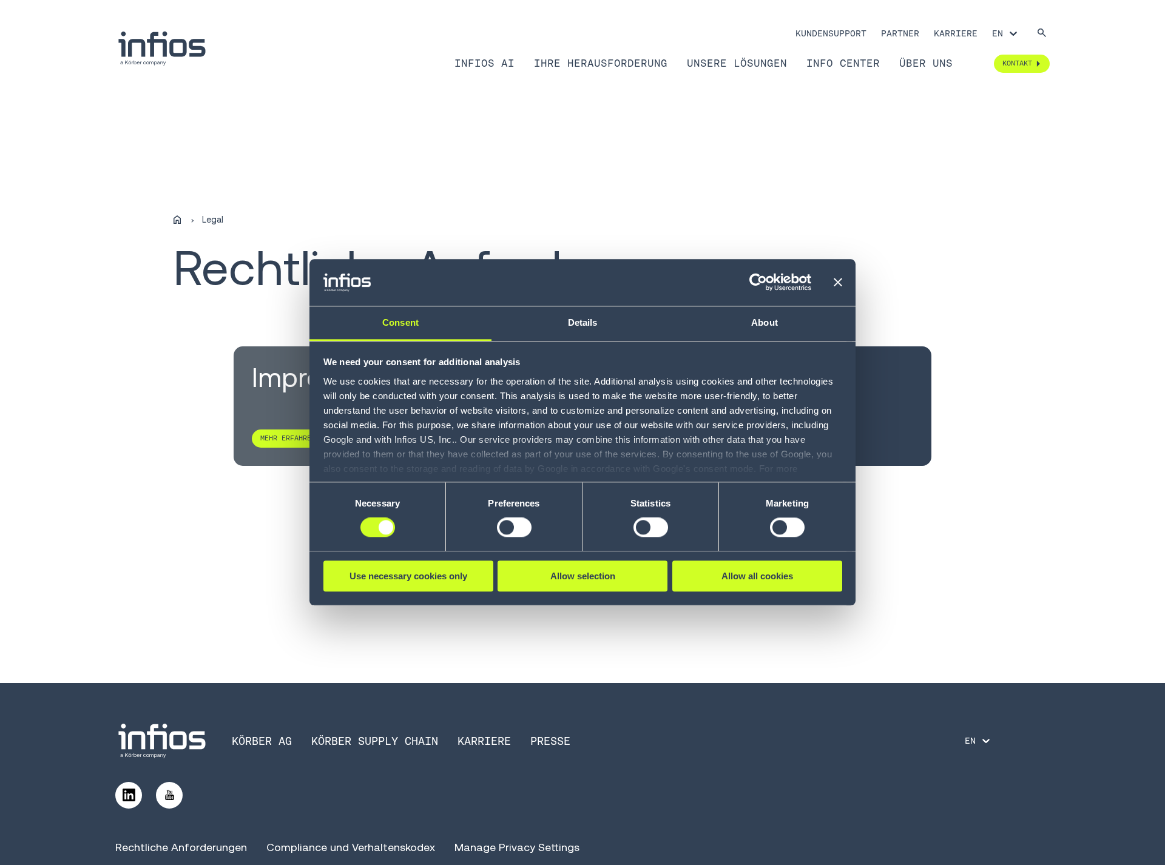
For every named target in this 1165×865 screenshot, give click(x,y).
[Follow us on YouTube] (169, 795)
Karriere (956, 33)
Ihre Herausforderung (600, 63)
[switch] (514, 527)
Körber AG (262, 741)
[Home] (177, 220)
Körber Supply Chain (374, 741)
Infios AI (484, 63)
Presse (550, 741)
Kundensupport (830, 33)
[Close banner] (838, 282)
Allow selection (582, 576)
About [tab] (764, 322)
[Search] (1042, 34)
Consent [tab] (400, 322)
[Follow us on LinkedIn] (128, 795)
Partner (900, 33)
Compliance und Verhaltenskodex (350, 847)
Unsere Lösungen (737, 63)
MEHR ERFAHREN (288, 438)
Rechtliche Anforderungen (181, 847)
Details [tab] (583, 322)
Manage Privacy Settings (516, 847)
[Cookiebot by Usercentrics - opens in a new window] (758, 283)
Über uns (926, 63)
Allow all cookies (757, 576)
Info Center (843, 63)
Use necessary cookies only (408, 576)
